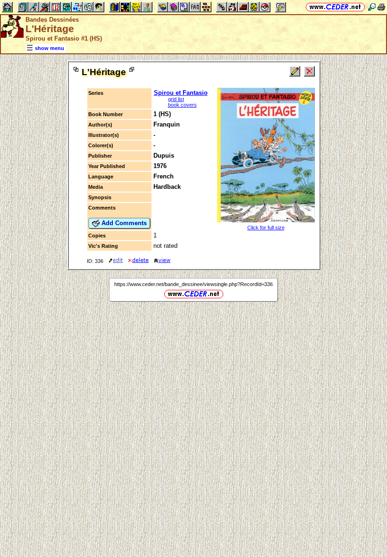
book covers (182, 105)
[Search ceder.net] (372, 6)
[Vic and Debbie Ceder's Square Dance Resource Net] (335, 6)
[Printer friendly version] (381, 6)
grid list (176, 99)
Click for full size (266, 227)
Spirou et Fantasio (181, 92)
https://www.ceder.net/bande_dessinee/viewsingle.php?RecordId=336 (193, 284)
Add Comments (123, 223)
